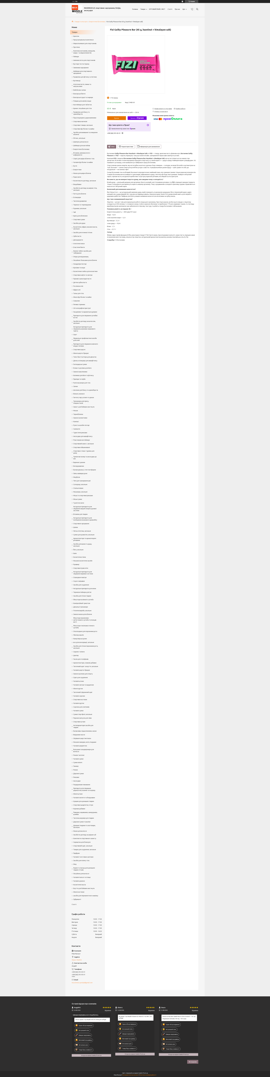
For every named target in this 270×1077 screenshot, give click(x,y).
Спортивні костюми (80, 699)
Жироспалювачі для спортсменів (84, 43)
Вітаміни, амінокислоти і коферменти (81, 154)
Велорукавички (78, 466)
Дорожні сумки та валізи (81, 822)
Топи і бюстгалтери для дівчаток (84, 357)
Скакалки (76, 301)
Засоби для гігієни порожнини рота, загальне (85, 647)
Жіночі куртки (78, 688)
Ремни (75, 770)
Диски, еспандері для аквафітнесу (85, 360)
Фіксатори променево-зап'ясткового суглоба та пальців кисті (84, 620)
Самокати (76, 429)
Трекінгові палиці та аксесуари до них (85, 458)
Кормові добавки (79, 809)
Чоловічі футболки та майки (83, 162)
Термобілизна (78, 414)
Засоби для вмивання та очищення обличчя (85, 133)
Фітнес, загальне (79, 138)
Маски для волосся (80, 831)
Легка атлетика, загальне (82, 531)
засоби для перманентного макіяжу (85, 896)
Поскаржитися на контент (130, 1075)
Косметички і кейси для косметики (85, 271)
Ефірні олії (76, 290)
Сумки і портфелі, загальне (82, 714)
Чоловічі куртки (78, 703)
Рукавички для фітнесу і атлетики (85, 77)
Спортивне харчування (81, 523)
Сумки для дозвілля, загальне (83, 535)
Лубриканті (77, 899)
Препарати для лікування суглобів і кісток (85, 316)
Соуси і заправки (79, 581)
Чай (74, 212)
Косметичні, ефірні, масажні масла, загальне (85, 228)
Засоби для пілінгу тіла (81, 860)
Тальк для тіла (78, 293)
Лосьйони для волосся (81, 873)
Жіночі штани (77, 794)
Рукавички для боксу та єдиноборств (81, 113)
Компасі (76, 421)
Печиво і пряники (79, 304)
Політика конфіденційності (148, 1075)
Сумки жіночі (77, 762)
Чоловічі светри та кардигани (83, 685)
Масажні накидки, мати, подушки (84, 742)
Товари (142, 9)
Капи (75, 553)
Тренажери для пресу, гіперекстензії (81, 402)
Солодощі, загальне (80, 484)
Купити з (133, 118)
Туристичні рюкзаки (80, 432)
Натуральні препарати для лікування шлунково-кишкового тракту (84, 329)
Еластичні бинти (79, 247)
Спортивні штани (79, 722)
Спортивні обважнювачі (81, 447)
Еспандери (77, 197)
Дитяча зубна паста (80, 282)
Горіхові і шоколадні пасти (82, 279)
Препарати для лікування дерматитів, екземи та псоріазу (84, 789)
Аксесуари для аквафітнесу (82, 436)
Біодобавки (77, 184)
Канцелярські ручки (80, 639)
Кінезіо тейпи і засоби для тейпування (82, 252)
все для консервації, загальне (83, 642)
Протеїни (76, 47)
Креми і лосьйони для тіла (82, 108)
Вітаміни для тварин (80, 514)
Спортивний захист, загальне (83, 444)
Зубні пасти (77, 236)
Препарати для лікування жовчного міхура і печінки (85, 345)
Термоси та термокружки (82, 205)
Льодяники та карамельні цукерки (85, 312)
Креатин (76, 36)
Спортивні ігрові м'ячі (80, 568)
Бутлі (75, 166)
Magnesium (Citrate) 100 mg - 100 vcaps (174, 1018)
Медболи (76, 477)
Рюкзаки (76, 777)
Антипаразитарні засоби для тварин (83, 726)
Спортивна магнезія (80, 121)
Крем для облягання (80, 216)
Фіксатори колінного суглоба (83, 599)
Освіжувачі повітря (79, 577)
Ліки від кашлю (78, 635)
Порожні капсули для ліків (82, 718)
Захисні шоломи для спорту (83, 674)
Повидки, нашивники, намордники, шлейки (85, 813)
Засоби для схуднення (81, 585)
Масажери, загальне (80, 492)
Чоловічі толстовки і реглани (83, 857)
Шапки (75, 527)
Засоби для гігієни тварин (82, 596)
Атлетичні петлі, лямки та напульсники (82, 85)
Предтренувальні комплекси (83, 40)
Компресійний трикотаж (81, 603)
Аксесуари (76, 781)
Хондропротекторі (79, 264)
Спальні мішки (78, 488)
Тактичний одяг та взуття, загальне (85, 666)
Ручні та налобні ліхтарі (81, 425)
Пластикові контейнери (81, 440)
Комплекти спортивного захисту (84, 838)
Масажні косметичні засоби (82, 561)
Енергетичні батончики (97, 21)
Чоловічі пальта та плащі (81, 877)
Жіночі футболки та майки (82, 297)
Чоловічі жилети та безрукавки (84, 797)
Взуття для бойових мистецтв (83, 888)
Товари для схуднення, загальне (84, 849)
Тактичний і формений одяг (82, 692)
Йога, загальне (78, 550)
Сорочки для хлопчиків (81, 707)
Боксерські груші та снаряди (83, 97)
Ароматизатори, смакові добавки (84, 663)
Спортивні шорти (79, 349)
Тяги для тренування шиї (82, 481)
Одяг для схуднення (80, 677)
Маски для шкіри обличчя (82, 173)
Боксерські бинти (79, 94)
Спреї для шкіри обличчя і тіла (83, 158)
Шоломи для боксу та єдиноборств (85, 390)
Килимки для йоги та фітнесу (83, 375)
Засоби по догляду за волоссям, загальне (84, 322)
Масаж (75, 410)
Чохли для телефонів (80, 659)
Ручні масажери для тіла (81, 383)
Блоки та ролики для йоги (82, 368)
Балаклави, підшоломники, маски (85, 731)
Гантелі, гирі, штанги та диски (83, 397)
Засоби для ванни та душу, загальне (82, 545)
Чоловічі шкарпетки (80, 746)
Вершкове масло (79, 735)
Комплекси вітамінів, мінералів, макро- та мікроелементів (84, 52)
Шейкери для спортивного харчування (82, 72)
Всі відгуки (193, 1062)
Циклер (76, 655)
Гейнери (76, 56)
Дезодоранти (78, 240)
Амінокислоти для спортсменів (84, 60)
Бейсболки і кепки (79, 90)
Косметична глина (79, 557)
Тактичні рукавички (80, 201)
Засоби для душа (79, 223)
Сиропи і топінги (79, 652)
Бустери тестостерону (81, 64)
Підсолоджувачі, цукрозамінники (84, 118)
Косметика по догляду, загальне (84, 181)
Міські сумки (77, 499)
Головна (135, 9)
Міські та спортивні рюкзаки (83, 495)
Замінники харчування (80, 67)
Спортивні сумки (79, 219)
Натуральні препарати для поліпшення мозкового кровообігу (85, 519)
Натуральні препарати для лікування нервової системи (83, 573)
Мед (74, 864)
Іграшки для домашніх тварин (83, 801)
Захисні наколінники (80, 372)
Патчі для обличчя (79, 194)
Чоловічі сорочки (79, 696)
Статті (170, 9)
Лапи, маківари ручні (80, 473)
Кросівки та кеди (79, 268)
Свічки (75, 386)
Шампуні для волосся (80, 142)
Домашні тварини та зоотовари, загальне (84, 826)
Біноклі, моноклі (78, 394)
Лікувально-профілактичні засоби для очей (85, 339)
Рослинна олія (78, 286)
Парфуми (76, 853)
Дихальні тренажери (80, 607)
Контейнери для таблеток (82, 105)
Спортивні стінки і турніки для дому (83, 452)
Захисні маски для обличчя (82, 614)
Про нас (177, 9)
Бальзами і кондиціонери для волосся (83, 750)
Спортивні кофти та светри (82, 275)
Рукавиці (76, 564)
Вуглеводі (76, 80)
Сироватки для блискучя (81, 842)
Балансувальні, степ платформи (84, 470)
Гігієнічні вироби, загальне (82, 610)
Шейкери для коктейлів (81, 145)
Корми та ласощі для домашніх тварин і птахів (84, 869)
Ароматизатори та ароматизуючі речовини (84, 539)
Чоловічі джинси (79, 881)
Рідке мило (77, 177)
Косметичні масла (79, 885)
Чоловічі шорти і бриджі (81, 670)
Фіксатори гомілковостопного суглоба (83, 627)
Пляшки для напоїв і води (82, 101)
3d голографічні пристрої (82, 308)
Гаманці (75, 766)
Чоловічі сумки (78, 710)
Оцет (75, 334)
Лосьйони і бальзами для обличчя (85, 260)
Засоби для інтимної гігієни (82, 232)
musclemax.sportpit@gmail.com (82, 982)
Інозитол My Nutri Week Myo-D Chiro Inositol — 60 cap (179, 1016)
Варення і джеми (79, 462)
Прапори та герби (79, 379)
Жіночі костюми (78, 892)
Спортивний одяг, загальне (82, 846)
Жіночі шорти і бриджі (81, 353)
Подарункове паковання (81, 784)
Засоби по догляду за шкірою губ (84, 835)
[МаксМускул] (77, 9)
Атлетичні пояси (79, 243)
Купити (116, 118)
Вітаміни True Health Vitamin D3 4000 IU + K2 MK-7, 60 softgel (135, 1017)
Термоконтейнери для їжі (82, 592)
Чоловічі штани (78, 681)
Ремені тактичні (78, 755)
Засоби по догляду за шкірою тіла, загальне (85, 189)
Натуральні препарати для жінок (84, 588)
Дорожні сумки (78, 773)
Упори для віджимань (81, 257)
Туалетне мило (78, 503)
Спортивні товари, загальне (83, 125)
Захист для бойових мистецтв (83, 407)
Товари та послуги (81, 21)
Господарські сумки (80, 364)
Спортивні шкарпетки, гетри (83, 805)
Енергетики (77, 169)
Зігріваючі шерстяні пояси (82, 738)
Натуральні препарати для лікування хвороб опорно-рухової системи (85, 508)
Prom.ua (145, 1073)
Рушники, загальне (79, 208)
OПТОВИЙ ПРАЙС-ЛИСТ (157, 9)
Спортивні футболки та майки (83, 129)
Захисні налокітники (80, 418)
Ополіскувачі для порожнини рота (85, 631)
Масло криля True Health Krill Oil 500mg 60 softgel (90, 1019)
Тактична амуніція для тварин (83, 818)
